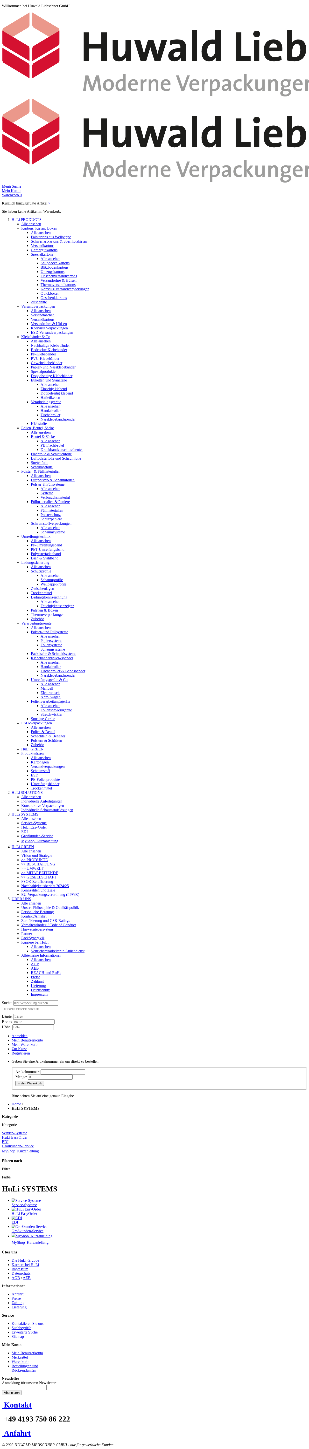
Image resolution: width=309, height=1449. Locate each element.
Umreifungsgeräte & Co (49, 680)
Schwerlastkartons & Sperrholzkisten (59, 241)
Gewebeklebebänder (46, 363)
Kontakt (18, 1405)
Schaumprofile (52, 580)
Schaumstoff (40, 771)
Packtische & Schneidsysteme (53, 654)
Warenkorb (20, 1362)
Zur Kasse (19, 1049)
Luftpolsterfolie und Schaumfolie (56, 458)
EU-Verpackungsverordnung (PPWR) (50, 894)
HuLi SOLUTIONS (27, 792)
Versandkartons (42, 246)
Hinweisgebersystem (37, 929)
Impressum (39, 994)
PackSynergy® (32, 938)
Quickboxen (50, 293)
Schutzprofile (41, 571)
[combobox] (35, 1003)
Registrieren (21, 1053)
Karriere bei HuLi (35, 942)
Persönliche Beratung (37, 912)
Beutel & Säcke (43, 437)
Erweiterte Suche (25, 1332)
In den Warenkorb (29, 1083)
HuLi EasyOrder (34, 827)
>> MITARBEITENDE (39, 873)
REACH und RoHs (46, 973)
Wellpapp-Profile (53, 584)
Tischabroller (50, 415)
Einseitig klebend (54, 389)
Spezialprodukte (43, 371)
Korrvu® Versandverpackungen (65, 289)
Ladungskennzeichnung (49, 597)
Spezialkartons (42, 254)
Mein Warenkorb (24, 1044)
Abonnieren (12, 1393)
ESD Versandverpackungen (52, 332)
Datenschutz (40, 990)
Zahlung (37, 981)
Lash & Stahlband (44, 558)
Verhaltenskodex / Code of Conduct (48, 925)
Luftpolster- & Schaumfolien (53, 480)
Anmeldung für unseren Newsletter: (29, 1383)
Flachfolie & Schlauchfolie (51, 454)
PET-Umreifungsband (47, 549)
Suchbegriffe (21, 1328)
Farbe (6, 1177)
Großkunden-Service (37, 836)
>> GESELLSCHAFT (38, 877)
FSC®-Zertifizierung (37, 881)
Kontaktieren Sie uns (27, 1323)
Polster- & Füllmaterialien (40, 471)
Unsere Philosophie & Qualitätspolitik (50, 907)
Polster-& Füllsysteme (47, 484)
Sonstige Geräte (43, 719)
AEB (35, 968)
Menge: (21, 1077)
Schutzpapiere (51, 519)
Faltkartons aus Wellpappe (51, 237)
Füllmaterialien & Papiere (50, 502)
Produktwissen (32, 753)
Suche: (7, 1003)
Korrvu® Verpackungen (49, 328)
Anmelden (20, 1036)
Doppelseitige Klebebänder (51, 376)
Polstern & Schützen (46, 740)
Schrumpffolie (42, 467)
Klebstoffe (39, 424)
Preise (35, 977)
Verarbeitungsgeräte (46, 402)
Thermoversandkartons (58, 285)
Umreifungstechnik (35, 536)
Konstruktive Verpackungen (42, 805)
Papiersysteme (51, 641)
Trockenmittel (41, 593)
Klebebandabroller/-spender (52, 658)
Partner (26, 934)
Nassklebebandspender (58, 419)
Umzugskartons (52, 272)
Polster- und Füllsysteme (49, 632)
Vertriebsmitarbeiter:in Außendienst (57, 951)
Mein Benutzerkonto (27, 1040)
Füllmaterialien (52, 510)
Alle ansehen (31, 224)
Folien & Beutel (43, 732)
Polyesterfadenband (46, 554)
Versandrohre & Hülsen (59, 280)
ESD (34, 775)
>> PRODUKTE (34, 860)
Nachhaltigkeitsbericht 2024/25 (45, 886)
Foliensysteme (51, 645)
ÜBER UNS (21, 899)
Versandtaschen (43, 315)
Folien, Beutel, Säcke (37, 428)
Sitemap (18, 1336)
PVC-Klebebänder (45, 358)
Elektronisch (50, 693)
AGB (35, 964)
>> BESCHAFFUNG (38, 864)
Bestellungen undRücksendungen (25, 1368)
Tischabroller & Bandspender (63, 671)
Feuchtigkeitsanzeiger (57, 606)
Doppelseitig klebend (57, 393)
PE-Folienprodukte (45, 779)
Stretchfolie (39, 463)
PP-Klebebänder (43, 354)
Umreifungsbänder (45, 784)
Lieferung (38, 986)
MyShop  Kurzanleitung (39, 841)
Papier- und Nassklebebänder (53, 367)
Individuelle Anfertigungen (41, 801)
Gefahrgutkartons (44, 250)
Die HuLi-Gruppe (25, 1260)
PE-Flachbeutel (52, 445)
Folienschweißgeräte (56, 710)
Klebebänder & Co (35, 337)
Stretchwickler (52, 714)
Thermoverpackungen (47, 614)
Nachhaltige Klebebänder (50, 345)
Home (16, 1104)
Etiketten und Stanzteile (49, 380)
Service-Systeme (34, 823)
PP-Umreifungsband (46, 545)
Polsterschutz (51, 515)
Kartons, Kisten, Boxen (39, 228)
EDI (24, 832)
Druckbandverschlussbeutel (62, 450)
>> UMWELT (32, 868)
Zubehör (37, 619)
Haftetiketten (50, 397)
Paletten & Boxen (44, 610)
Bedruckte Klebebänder (49, 350)
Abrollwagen (51, 697)
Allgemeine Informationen (41, 955)
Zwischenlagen (42, 588)
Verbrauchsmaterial (55, 497)
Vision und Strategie (36, 855)
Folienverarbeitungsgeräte (50, 701)
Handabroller (51, 410)
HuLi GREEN (32, 749)
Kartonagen (40, 762)
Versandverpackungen (38, 306)
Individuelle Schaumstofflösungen (47, 810)
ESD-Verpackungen (36, 723)
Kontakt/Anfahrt (33, 916)
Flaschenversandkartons (59, 276)
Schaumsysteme (53, 532)
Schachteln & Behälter (48, 736)
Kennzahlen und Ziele (38, 890)
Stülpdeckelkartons (55, 263)
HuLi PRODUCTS (27, 220)
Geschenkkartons (54, 298)
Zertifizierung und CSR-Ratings (45, 920)
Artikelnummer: (27, 1072)
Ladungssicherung (35, 562)
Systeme (47, 493)
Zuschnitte (39, 302)
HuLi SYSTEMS (25, 814)
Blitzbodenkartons (54, 267)
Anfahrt (17, 1294)
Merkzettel (20, 1357)
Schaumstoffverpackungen (51, 523)
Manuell (47, 688)
